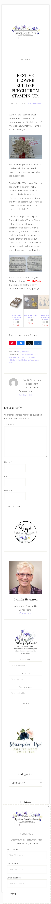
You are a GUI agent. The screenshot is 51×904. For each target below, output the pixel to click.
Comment (9, 424)
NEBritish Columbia (16, 360)
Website (8, 490)
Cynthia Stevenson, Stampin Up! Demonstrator (25, 31)
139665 (45, 319)
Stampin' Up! (28, 360)
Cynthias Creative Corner (26, 357)
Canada (21, 354)
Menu (27, 59)
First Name (25, 659)
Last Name (25, 673)
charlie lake (29, 354)
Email (7, 476)
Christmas (25, 351)
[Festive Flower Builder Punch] (16, 308)
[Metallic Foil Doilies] (31, 308)
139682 (16, 319)
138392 (30, 317)
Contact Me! (25, 394)
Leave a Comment (34, 103)
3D (19, 351)
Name (8, 462)
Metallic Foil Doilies (30, 315)
